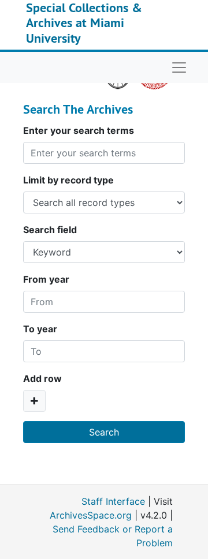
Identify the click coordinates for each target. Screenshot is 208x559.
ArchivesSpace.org (91, 515)
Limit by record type (68, 180)
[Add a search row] (34, 401)
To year (40, 329)
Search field (50, 229)
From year (46, 279)
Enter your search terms (78, 130)
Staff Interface (113, 501)
